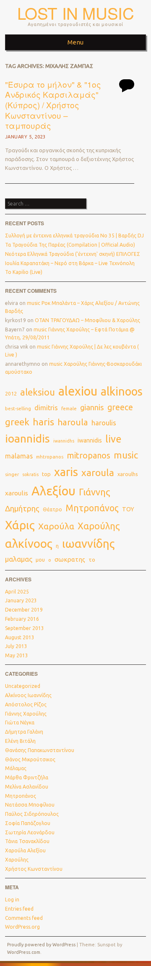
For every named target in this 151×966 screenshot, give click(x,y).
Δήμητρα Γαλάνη (24, 731)
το (92, 559)
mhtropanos (49, 456)
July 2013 (16, 646)
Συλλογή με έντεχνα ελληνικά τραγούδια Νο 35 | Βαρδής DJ (74, 235)
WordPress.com (23, 952)
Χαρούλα (56, 526)
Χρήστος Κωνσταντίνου (33, 869)
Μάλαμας (15, 768)
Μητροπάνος (92, 508)
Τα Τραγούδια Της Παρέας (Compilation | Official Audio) (70, 244)
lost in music (75, 12)
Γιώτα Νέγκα (19, 722)
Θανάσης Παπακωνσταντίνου (39, 750)
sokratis (30, 474)
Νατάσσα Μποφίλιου (30, 804)
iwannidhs (63, 440)
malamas (19, 456)
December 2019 (24, 609)
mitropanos (88, 455)
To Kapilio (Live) (23, 272)
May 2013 (16, 655)
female (69, 408)
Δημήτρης (22, 508)
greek (17, 422)
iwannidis (90, 440)
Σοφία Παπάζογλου (27, 823)
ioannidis (27, 438)
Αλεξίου (53, 491)
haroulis (103, 423)
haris (43, 422)
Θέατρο (52, 509)
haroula (72, 422)
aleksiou (37, 392)
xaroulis (16, 493)
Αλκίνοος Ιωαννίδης (28, 695)
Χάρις (20, 524)
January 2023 (21, 600)
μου (40, 559)
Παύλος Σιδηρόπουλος (32, 814)
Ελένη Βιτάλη (20, 741)
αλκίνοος (28, 543)
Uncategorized (22, 686)
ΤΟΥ (128, 509)
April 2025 (17, 591)
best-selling (18, 408)
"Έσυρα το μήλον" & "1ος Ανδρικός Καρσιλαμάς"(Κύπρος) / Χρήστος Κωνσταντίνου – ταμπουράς (53, 104)
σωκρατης (70, 559)
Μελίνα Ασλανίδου (26, 786)
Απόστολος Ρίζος (26, 704)
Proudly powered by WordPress (41, 944)
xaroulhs (127, 474)
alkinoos (122, 391)
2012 (11, 393)
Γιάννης (94, 492)
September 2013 (24, 628)
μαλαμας (18, 559)
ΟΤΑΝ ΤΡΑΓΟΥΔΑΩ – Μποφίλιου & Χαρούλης (87, 320)
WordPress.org (22, 927)
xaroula (97, 472)
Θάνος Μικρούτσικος (30, 759)
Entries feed (19, 908)
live (113, 438)
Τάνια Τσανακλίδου (27, 841)
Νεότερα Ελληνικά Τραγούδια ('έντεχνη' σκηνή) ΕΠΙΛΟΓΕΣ (72, 254)
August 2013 (19, 637)
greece (120, 407)
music (126, 455)
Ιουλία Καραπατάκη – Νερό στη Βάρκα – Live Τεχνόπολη (70, 263)
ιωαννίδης (88, 543)
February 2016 (22, 619)
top (46, 474)
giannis (92, 407)
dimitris (46, 407)
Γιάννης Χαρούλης (26, 713)
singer (12, 474)
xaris (66, 472)
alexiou (77, 391)
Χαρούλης (99, 526)
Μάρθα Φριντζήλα (26, 777)
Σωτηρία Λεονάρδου (30, 832)
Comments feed (24, 918)
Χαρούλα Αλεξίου (25, 850)
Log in (12, 899)
